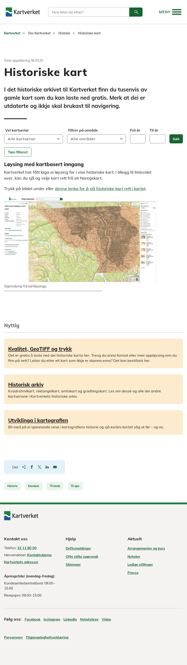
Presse (132, 573)
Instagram (52, 619)
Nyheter (133, 556)
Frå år (135, 130)
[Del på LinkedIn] (47, 467)
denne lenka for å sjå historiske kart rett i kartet (100, 188)
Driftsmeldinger (78, 548)
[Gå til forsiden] (23, 12)
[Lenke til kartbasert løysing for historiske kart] (80, 239)
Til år (154, 130)
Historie (12, 486)
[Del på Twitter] (39, 467)
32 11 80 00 (26, 548)
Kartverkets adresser (21, 562)
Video (106, 619)
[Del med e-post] (55, 467)
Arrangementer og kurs (146, 548)
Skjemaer (73, 564)
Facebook (32, 619)
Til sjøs (75, 486)
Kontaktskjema (39, 555)
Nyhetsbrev (89, 619)
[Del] (24, 467)
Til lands (55, 486)
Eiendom (33, 486)
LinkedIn (70, 619)
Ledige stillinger (140, 564)
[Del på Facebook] (32, 467)
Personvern (13, 637)
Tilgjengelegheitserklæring (47, 637)
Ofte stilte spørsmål (82, 556)
